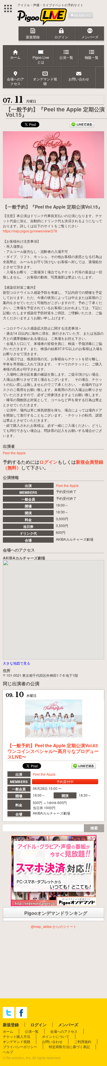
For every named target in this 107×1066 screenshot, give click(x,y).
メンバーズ (89, 36)
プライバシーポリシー (20, 1046)
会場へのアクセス (64, 1031)
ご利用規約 (82, 1041)
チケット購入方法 (16, 1036)
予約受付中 (65, 781)
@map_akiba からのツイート (53, 926)
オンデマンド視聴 (16, 1041)
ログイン (61, 36)
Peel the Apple (67, 485)
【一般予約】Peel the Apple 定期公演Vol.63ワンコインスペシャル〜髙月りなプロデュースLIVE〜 (53, 751)
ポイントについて (55, 1036)
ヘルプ (8, 1051)
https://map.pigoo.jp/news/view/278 (30, 230)
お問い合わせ (52, 1041)
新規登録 (33, 36)
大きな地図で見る (16, 663)
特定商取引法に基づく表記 (69, 1046)
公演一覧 (32, 1031)
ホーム (8, 1031)
